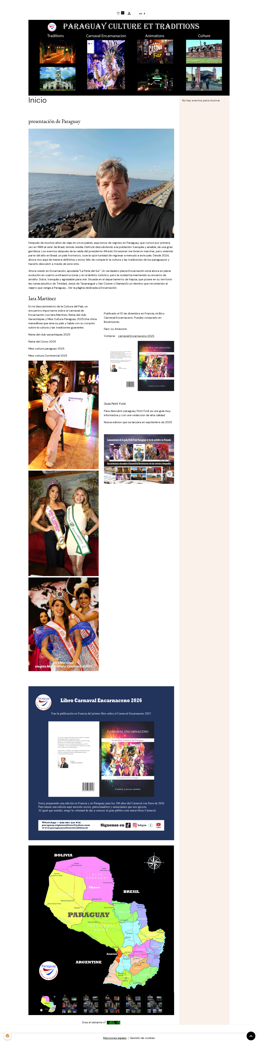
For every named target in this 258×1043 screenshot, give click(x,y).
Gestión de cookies (142, 1038)
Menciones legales (115, 1038)
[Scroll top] (251, 1036)
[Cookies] (7, 1036)
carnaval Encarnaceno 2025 (136, 336)
